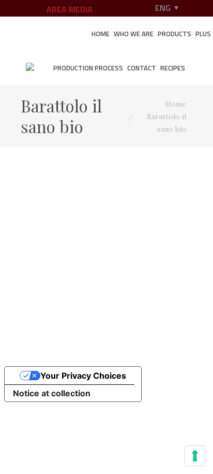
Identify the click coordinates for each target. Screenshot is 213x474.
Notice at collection (51, 393)
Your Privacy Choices (83, 375)
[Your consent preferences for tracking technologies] (195, 456)
